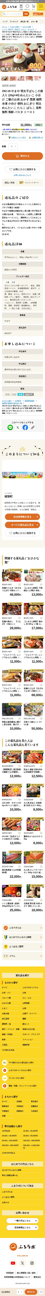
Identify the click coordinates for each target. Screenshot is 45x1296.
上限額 (21, 9)
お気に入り (27, 9)
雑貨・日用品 (7, 1034)
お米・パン (6, 993)
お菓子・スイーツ (29, 1013)
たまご (4, 1008)
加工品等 (5, 1019)
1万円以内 (6, 1131)
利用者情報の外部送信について (17, 1277)
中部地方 (20, 1106)
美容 (4, 1040)
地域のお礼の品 (28, 1029)
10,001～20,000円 (30, 1131)
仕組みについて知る (18, 137)
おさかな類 (27, 27)
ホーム (4, 27)
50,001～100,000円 (10, 1140)
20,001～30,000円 (9, 1136)
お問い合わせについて (22, 175)
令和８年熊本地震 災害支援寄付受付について (22, 1)
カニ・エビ (26, 998)
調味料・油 (6, 1024)
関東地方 (5, 1106)
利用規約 (10, 1273)
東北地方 (34, 1101)
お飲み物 (5, 1013)
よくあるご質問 (8, 1197)
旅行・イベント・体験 (11, 1029)
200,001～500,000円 (10, 1145)
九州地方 (18, 401)
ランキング (14, 21)
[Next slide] (42, 21)
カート (34, 9)
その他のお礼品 (8, 1050)
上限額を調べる (37, 137)
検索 (26, 14)
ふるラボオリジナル (30, 987)
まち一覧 (34, 21)
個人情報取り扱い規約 (26, 1273)
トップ (4, 21)
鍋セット (26, 1024)
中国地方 (5, 1111)
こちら (36, 131)
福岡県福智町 (29, 401)
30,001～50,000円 (30, 1136)
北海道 (19, 1101)
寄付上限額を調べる (10, 1175)
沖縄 (4, 1116)
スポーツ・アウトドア (31, 1034)
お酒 (24, 1008)
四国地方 (20, 1111)
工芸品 (4, 1045)
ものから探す (15, 27)
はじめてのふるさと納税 (11, 1170)
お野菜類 (26, 1003)
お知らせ (5, 1202)
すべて (4, 987)
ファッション (27, 1040)
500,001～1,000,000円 (31, 1146)
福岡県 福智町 (9, 85)
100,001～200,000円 (31, 1140)
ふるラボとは (7, 1192)
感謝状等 (26, 1045)
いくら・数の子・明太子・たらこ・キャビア (18, 29)
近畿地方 (34, 1106)
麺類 (24, 1019)
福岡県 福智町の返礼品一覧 (12, 403)
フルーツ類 (6, 998)
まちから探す (7, 401)
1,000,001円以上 (8, 1153)
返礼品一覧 (24, 21)
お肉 (24, 993)
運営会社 (37, 1277)
